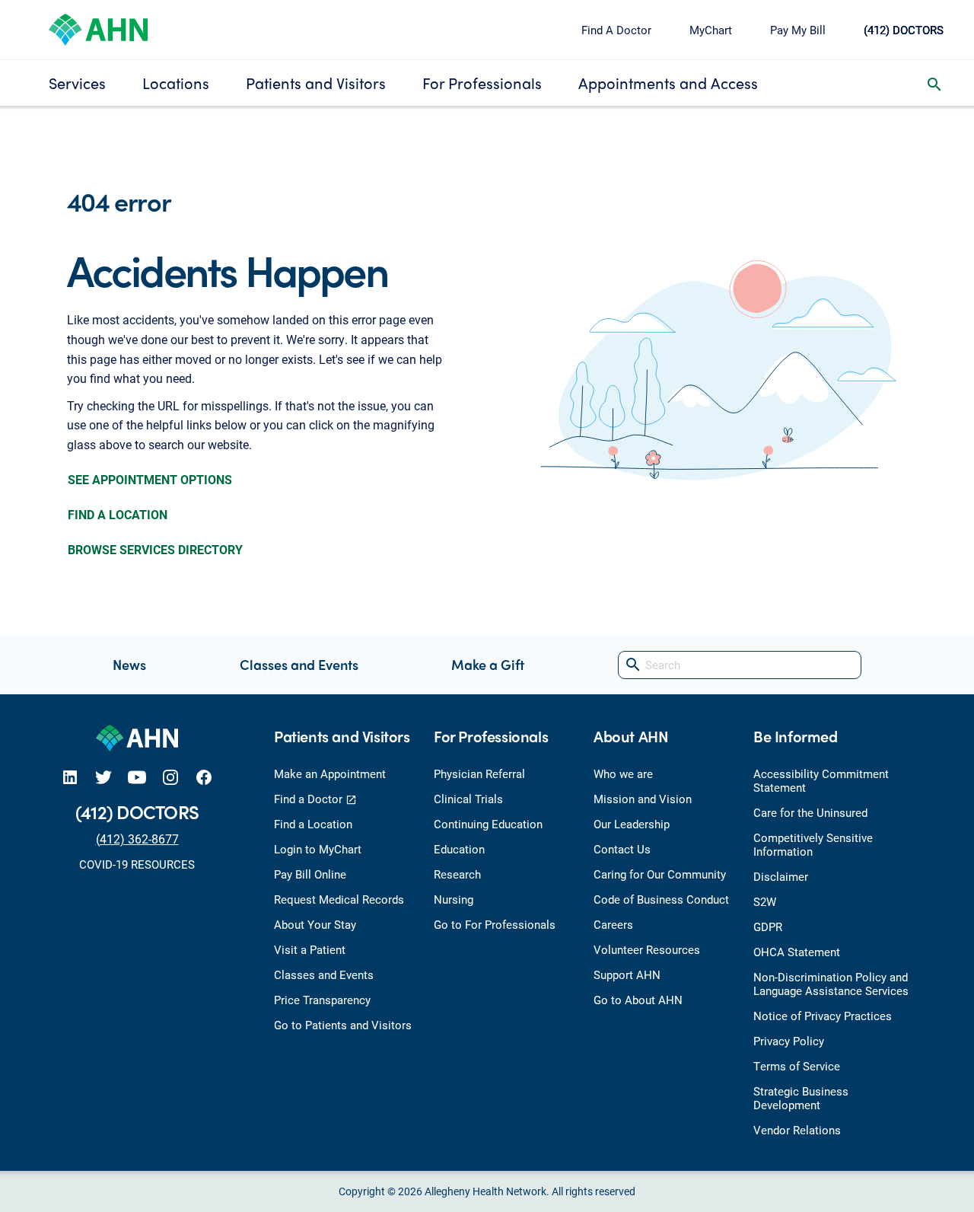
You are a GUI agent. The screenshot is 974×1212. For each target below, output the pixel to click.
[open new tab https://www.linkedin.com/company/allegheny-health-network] (70, 777)
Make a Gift (487, 664)
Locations (175, 83)
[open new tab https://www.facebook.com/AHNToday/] (204, 777)
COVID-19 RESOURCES (137, 864)
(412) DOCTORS (904, 29)
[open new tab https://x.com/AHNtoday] (103, 777)
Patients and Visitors (316, 83)
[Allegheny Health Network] (98, 28)
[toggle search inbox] (934, 83)
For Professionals (482, 83)
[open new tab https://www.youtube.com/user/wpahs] (137, 777)
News (129, 664)
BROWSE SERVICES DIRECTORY (155, 549)
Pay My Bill (798, 29)
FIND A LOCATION (117, 514)
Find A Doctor (616, 29)
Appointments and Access (668, 83)
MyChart (710, 29)
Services (77, 83)
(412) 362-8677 (137, 839)
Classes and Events (299, 664)
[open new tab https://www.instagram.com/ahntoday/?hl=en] (170, 777)
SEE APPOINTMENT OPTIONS (150, 479)
